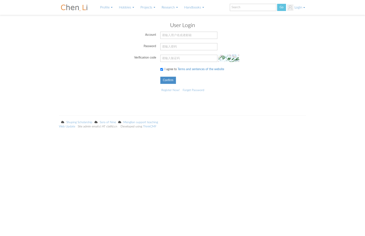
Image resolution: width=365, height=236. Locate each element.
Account (150, 34)
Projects (146, 7)
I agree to (194, 69)
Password (150, 46)
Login (298, 7)
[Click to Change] (228, 58)
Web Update (67, 126)
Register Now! (170, 90)
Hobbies (125, 7)
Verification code (145, 57)
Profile (105, 7)
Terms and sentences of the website (201, 69)
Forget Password (193, 90)
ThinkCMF (150, 126)
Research (169, 7)
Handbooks (193, 7)
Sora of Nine (108, 122)
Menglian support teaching (140, 122)
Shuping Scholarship (79, 122)
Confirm (168, 80)
